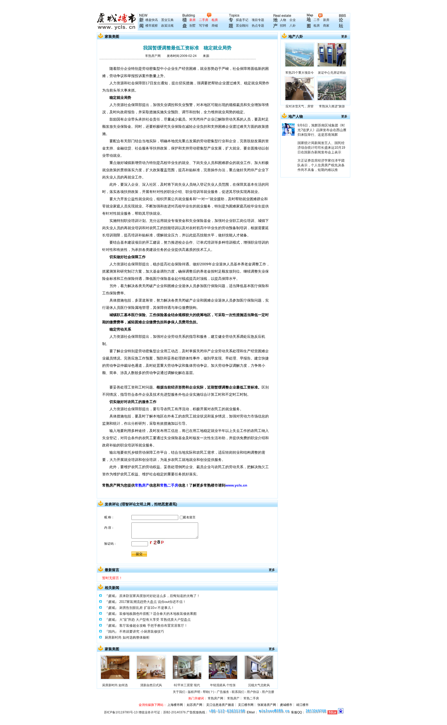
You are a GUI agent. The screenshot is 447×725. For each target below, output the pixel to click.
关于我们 (179, 692)
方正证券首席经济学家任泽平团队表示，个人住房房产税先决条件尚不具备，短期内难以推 (321, 165)
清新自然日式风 (151, 685)
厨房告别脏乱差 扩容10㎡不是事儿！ (146, 608)
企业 (292, 20)
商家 (326, 25)
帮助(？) (208, 692)
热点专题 (258, 25)
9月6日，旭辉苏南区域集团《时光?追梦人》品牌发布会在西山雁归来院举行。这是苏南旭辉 (321, 130)
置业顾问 (242, 25)
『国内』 (111, 631)
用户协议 (253, 692)
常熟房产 (142, 485)
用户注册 (268, 692)
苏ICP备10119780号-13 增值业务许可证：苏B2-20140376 (145, 712)
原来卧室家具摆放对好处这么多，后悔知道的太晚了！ (159, 596)
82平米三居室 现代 (187, 685)
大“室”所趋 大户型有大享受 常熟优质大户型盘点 (155, 620)
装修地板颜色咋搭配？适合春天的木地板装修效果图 (158, 614)
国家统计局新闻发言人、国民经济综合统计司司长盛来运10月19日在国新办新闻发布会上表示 (321, 147)
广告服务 (223, 692)
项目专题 (258, 20)
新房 (192, 20)
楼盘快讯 (151, 20)
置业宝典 (167, 20)
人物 (283, 20)
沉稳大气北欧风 (259, 685)
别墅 (192, 25)
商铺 (215, 25)
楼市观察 (151, 25)
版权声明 (194, 692)
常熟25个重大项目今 (299, 72)
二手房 (203, 20)
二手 (317, 20)
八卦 (292, 25)
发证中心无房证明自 (332, 72)
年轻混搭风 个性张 (223, 685)
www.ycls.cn (236, 485)
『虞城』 (111, 596)
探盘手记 (242, 20)
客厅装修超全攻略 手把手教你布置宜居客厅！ (153, 625)
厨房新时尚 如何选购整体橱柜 (127, 637)
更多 (272, 570)
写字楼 (203, 25)
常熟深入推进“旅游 (332, 106)
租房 (215, 20)
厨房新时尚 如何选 (115, 685)
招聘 (283, 25)
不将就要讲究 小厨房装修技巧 (141, 631)
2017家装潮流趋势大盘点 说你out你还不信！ (152, 602)
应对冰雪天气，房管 (300, 106)
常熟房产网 (153, 56)
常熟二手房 (169, 485)
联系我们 (238, 692)
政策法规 (167, 25)
